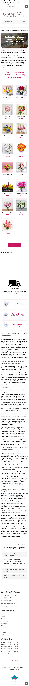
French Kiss (7, 135)
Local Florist (8, 30)
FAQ (2, 625)
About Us (3, 616)
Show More (14, 245)
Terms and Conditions (6, 618)
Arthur (21, 174)
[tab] (14, 554)
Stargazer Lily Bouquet (21, 135)
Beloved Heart (21, 116)
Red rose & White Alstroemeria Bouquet (21, 97)
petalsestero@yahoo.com (7, 4)
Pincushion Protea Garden (21, 155)
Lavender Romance (21, 193)
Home (2, 30)
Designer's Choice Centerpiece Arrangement (8, 193)
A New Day (21, 212)
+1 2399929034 (7, 600)
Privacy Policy (4, 621)
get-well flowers (16, 496)
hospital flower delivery (9, 495)
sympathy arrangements (17, 453)
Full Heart (7, 116)
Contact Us (4, 623)
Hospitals (3, 632)
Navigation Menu (9, 21)
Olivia (7, 232)
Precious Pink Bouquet (8, 212)
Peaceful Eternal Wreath (8, 155)
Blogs (2, 634)
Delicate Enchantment (8, 174)
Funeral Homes (5, 630)
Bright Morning (7, 97)
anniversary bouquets (15, 346)
